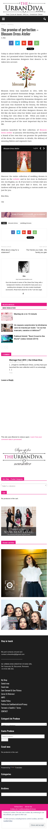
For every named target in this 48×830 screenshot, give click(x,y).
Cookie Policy (5, 700)
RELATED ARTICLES (8, 304)
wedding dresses (25, 223)
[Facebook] (24, 293)
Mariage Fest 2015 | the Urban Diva (25, 360)
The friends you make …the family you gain (36, 251)
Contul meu (5, 683)
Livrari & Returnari (8, 694)
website (16, 179)
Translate (18, 767)
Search (4, 740)
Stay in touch (7, 641)
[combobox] (24, 485)
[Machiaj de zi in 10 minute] (7, 317)
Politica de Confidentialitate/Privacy (14, 704)
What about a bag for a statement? (10, 251)
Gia (4, 38)
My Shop (4, 680)
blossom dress (13, 223)
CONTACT (4, 711)
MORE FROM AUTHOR (9, 308)
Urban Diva (18, 807)
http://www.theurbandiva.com (24, 279)
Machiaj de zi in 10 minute (25, 314)
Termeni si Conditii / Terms (11, 707)
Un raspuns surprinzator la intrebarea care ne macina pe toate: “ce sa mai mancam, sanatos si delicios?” (30, 328)
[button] (44, 19)
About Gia (28, 807)
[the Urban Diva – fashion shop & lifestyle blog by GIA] (24, 8)
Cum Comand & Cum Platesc (11, 690)
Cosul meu (5, 687)
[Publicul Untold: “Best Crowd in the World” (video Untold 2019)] (7, 339)
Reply (11, 372)
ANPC (3, 697)
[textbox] (24, 486)
